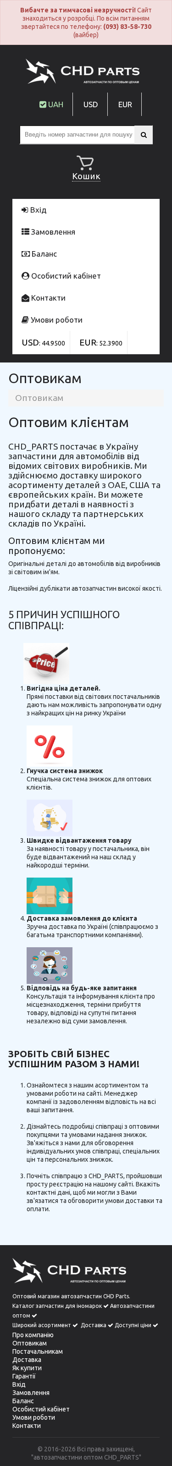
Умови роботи (56, 319)
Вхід (37, 209)
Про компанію (33, 1335)
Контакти (47, 297)
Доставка (26, 1359)
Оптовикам (29, 1343)
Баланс (43, 253)
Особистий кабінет (65, 275)
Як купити (27, 1368)
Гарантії (24, 1376)
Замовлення (52, 231)
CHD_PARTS (121, 1457)
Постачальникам (37, 1351)
